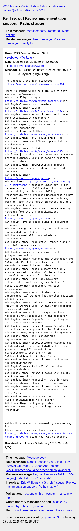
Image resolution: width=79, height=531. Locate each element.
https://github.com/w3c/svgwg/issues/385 (33, 134)
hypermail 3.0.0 (54, 517)
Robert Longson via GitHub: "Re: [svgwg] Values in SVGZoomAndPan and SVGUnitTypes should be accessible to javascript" (38, 466)
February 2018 (35, 10)
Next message (42, 39)
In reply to (26, 43)
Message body (36, 30)
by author (38, 506)
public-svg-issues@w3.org (27, 65)
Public (43, 6)
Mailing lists (28, 6)
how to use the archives (29, 510)
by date (57, 501)
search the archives (59, 510)
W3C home (10, 6)
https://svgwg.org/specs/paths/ (27, 178)
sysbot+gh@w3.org (19, 57)
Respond (54, 30)
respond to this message (40, 493)
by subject (22, 506)
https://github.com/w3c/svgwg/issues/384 (35, 84)
